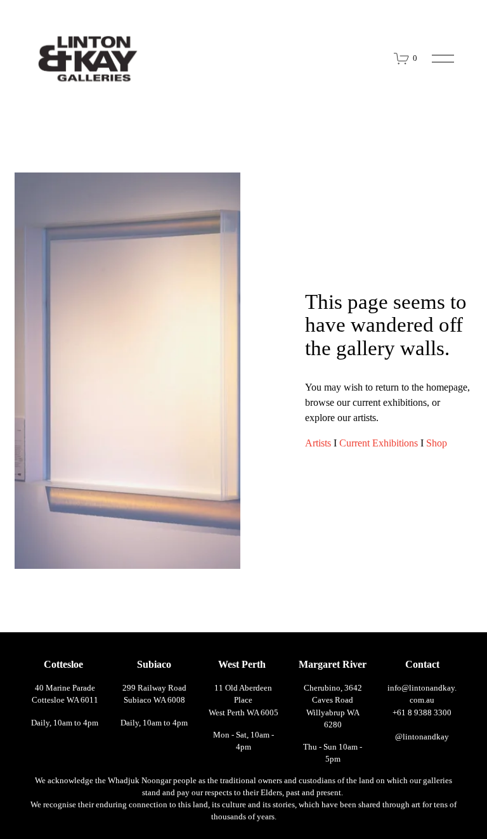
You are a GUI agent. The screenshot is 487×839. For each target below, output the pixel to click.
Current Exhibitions (378, 443)
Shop (436, 443)
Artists (318, 443)
